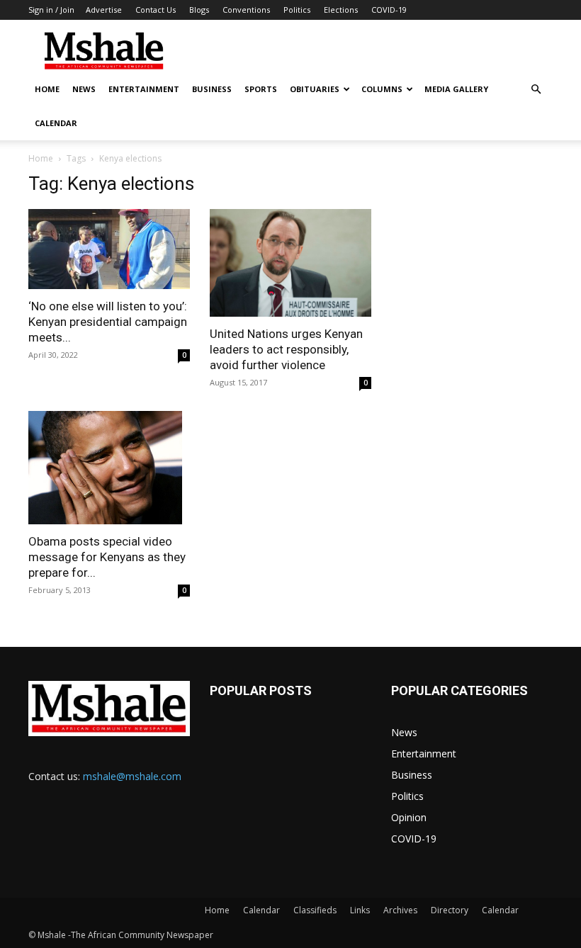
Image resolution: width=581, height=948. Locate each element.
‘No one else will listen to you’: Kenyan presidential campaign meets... (107, 321)
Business (212, 89)
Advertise (104, 9)
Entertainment (143, 89)
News (84, 89)
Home (47, 89)
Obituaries (314, 89)
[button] (536, 89)
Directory (449, 910)
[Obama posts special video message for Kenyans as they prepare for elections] (109, 467)
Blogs (199, 9)
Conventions (246, 9)
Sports (260, 89)
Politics (296, 9)
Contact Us (155, 9)
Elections (341, 9)
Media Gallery (456, 89)
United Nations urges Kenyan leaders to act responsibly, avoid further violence (286, 349)
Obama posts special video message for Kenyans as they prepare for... (107, 557)
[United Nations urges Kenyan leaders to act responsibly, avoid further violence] (290, 263)
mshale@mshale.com (132, 776)
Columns (381, 89)
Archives (400, 910)
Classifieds (315, 910)
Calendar (56, 123)
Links (360, 910)
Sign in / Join (51, 9)
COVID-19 (389, 9)
